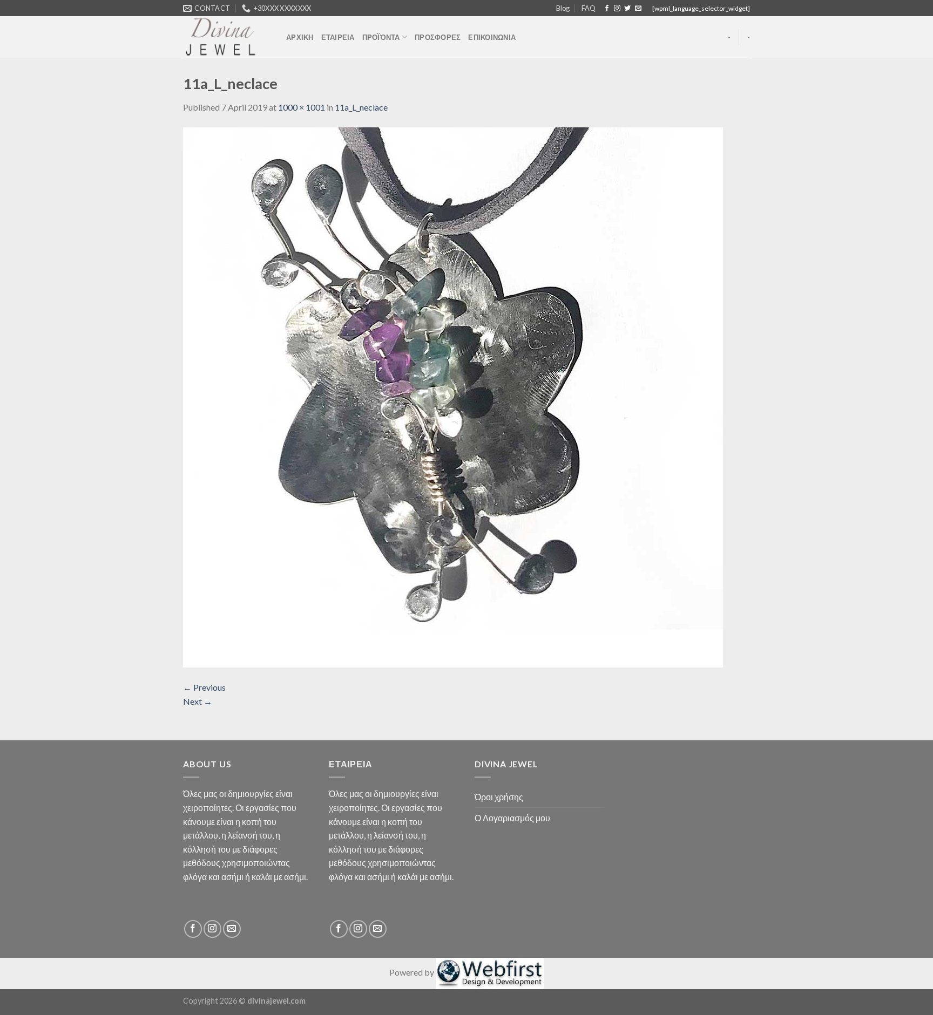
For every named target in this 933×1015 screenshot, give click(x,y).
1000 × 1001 (301, 107)
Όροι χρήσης (499, 797)
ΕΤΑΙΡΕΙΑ (338, 37)
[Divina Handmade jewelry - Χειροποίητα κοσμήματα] (226, 37)
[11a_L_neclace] (453, 396)
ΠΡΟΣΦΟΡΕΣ (438, 37)
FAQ (589, 8)
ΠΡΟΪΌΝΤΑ (381, 37)
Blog (563, 8)
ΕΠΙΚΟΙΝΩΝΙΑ (492, 37)
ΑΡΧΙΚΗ (300, 37)
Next (197, 701)
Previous (204, 687)
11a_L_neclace (361, 107)
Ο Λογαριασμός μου (512, 818)
